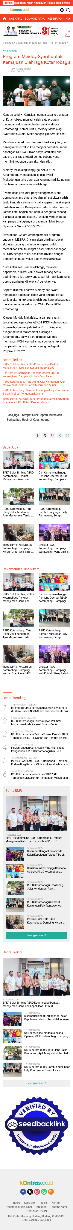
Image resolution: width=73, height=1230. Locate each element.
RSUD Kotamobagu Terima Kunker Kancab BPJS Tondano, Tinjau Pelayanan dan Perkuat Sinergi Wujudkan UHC (39, 736)
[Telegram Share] (60, 435)
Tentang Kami (58, 1206)
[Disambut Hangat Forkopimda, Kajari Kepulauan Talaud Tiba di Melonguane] (15, 854)
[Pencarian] (68, 10)
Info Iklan (41, 1206)
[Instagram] (37, 1192)
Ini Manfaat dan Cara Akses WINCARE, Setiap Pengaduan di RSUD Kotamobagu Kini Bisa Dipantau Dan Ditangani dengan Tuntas (37, 749)
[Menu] (5, 10)
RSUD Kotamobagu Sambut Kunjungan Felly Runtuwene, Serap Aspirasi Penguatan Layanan (36, 392)
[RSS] (51, 1192)
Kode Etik (29, 1202)
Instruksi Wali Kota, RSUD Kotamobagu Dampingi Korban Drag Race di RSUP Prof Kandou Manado (36, 400)
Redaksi (43, 1202)
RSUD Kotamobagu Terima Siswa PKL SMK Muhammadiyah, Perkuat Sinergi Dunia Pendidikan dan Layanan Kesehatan (36, 723)
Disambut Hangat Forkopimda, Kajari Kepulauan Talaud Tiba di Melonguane (45, 853)
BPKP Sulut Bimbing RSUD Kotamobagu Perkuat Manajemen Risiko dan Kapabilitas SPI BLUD (31, 366)
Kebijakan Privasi (37, 1210)
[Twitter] (30, 1192)
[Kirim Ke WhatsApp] (67, 435)
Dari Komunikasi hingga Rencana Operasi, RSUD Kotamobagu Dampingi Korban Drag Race (31, 374)
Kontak (56, 1202)
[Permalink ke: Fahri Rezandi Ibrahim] (6, 69)
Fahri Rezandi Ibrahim (21, 69)
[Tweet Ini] (45, 435)
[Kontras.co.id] (19, 10)
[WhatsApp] (44, 1192)
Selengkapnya (35, 935)
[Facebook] (23, 1192)
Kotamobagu (10, 50)
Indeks (16, 1202)
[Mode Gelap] (62, 10)
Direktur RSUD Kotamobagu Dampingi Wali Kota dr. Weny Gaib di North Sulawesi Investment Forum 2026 (54, 548)
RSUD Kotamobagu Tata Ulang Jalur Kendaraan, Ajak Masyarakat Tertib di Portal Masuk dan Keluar (34, 383)
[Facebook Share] (37, 435)
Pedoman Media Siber (19, 1206)
